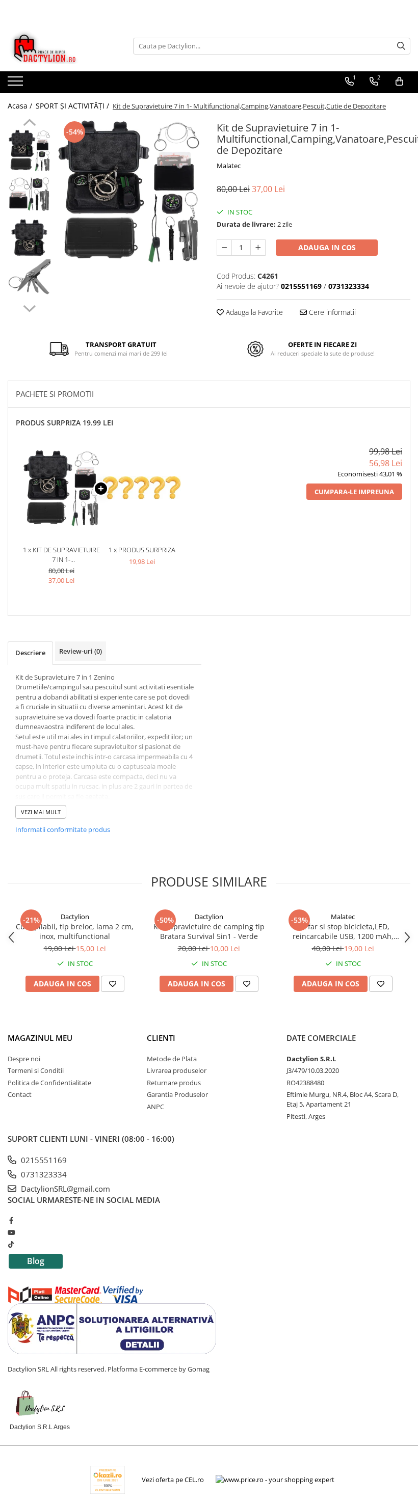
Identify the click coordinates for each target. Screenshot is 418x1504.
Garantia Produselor (177, 1094)
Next (29, 307)
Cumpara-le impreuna (354, 491)
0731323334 (43, 1174)
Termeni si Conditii (36, 1070)
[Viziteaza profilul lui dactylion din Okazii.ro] (107, 1480)
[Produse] (16, 84)
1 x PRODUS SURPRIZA (142, 549)
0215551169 (43, 1160)
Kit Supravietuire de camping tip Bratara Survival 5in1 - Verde (209, 931)
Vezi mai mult (41, 812)
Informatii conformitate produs (62, 829)
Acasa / (21, 106)
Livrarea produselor (176, 1070)
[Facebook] (11, 1220)
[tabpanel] (128, 191)
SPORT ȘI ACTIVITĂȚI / (73, 106)
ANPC (155, 1106)
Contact (20, 1094)
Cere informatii (331, 312)
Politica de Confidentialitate (49, 1082)
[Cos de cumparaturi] (399, 81)
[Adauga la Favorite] (112, 984)
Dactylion (75, 916)
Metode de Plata (172, 1058)
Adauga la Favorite (253, 312)
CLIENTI (161, 1038)
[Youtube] (11, 1232)
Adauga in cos (327, 247)
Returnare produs (174, 1082)
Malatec (229, 165)
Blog (35, 1261)
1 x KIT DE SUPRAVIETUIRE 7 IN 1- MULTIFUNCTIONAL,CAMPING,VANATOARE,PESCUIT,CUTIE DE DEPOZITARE (61, 554)
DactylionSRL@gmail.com (64, 1189)
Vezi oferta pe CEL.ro (173, 1479)
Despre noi (24, 1058)
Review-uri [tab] (80, 651)
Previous (29, 124)
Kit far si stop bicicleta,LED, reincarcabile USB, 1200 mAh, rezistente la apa (343, 931)
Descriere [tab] (30, 652)
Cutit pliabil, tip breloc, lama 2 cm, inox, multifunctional (75, 931)
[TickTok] (11, 1244)
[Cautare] (401, 46)
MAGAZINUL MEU (40, 1038)
